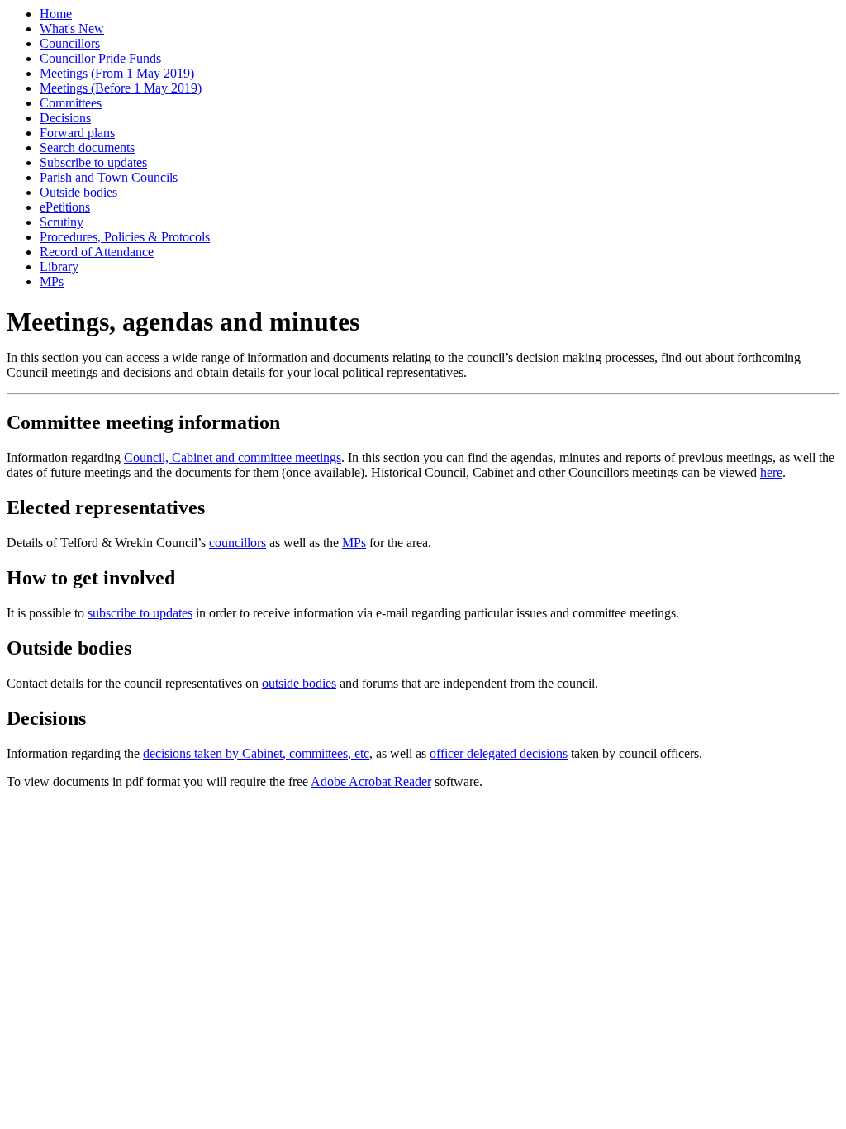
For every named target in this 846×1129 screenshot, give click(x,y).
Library (59, 267)
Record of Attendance (97, 252)
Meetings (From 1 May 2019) (117, 73)
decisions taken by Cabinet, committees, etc (256, 753)
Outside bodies (78, 192)
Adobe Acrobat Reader (371, 781)
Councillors (70, 43)
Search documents (87, 148)
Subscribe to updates (93, 162)
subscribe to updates (140, 613)
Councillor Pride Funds (100, 58)
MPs (52, 281)
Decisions (65, 118)
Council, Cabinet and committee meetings (232, 457)
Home (56, 14)
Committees (71, 103)
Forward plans (77, 133)
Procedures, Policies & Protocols (125, 237)
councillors (237, 543)
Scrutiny (61, 222)
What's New (72, 28)
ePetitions (65, 207)
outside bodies (299, 683)
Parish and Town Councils (109, 177)
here (771, 472)
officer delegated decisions (499, 753)
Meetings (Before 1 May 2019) (121, 88)
